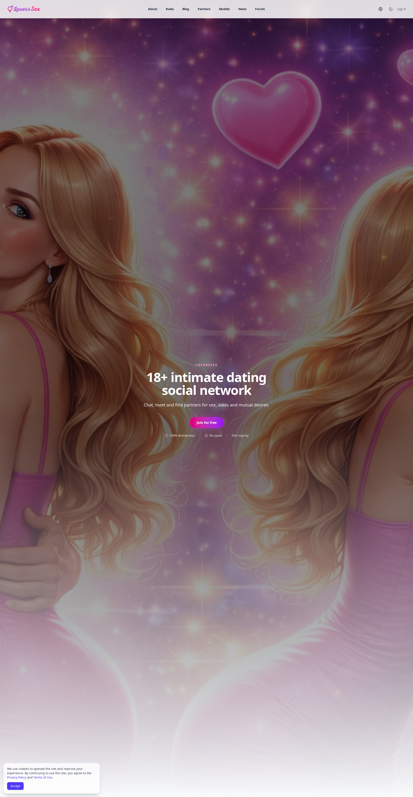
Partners (204, 9)
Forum (260, 9)
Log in (401, 9)
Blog (185, 9)
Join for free (207, 422)
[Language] (380, 9)
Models (224, 9)
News (242, 9)
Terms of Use (43, 777)
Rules (170, 9)
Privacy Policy (16, 777)
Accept (15, 786)
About (152, 9)
